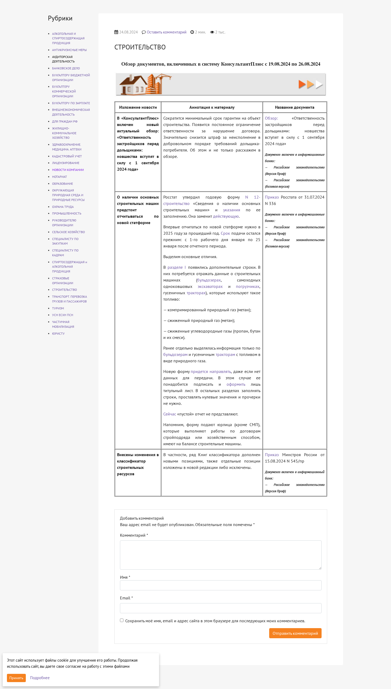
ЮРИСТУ (58, 333)
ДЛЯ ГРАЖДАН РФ (64, 121)
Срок (225, 233)
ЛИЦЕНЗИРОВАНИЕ (65, 163)
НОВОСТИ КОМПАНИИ (68, 170)
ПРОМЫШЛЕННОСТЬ (66, 213)
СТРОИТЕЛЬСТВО (64, 290)
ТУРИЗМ (58, 308)
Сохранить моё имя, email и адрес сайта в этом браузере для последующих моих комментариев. (215, 620)
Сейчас (169, 414)
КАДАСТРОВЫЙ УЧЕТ (67, 156)
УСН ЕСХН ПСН (62, 315)
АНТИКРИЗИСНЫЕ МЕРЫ (69, 50)
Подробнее (40, 677)
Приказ (272, 197)
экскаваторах (210, 286)
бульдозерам (175, 354)
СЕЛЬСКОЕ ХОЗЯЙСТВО (68, 232)
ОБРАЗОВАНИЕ (62, 184)
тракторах (196, 292)
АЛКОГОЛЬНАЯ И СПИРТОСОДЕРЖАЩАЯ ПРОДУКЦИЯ (68, 38)
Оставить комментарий (166, 32)
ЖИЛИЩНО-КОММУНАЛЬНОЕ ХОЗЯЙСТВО (64, 133)
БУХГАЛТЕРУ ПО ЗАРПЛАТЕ (71, 103)
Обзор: (271, 118)
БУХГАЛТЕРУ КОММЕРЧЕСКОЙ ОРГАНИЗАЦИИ (64, 91)
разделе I (177, 267)
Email (126, 597)
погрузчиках (247, 286)
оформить (236, 384)
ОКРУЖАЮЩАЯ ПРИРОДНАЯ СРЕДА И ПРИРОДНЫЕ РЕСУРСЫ (68, 195)
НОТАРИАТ (59, 177)
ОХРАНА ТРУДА (63, 207)
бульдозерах (209, 280)
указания (231, 209)
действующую (226, 216)
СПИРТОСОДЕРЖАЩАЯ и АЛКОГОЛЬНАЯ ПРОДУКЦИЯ (69, 267)
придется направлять (211, 371)
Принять (16, 677)
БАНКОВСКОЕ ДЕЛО (66, 68)
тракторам (225, 354)
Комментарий (134, 535)
